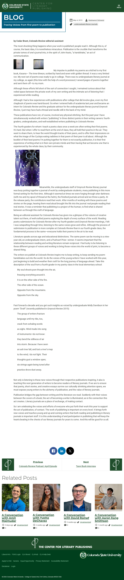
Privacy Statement (43, 561)
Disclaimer (6, 566)
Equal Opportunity (27, 561)
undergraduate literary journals (85, 24)
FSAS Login (16, 554)
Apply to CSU (7, 561)
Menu (119, 7)
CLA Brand (26, 554)
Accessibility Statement (60, 561)
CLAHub (35, 554)
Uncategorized (22, 525)
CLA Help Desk (45, 554)
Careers (16, 561)
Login (13, 566)
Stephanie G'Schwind (94, 20)
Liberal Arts (6, 554)
